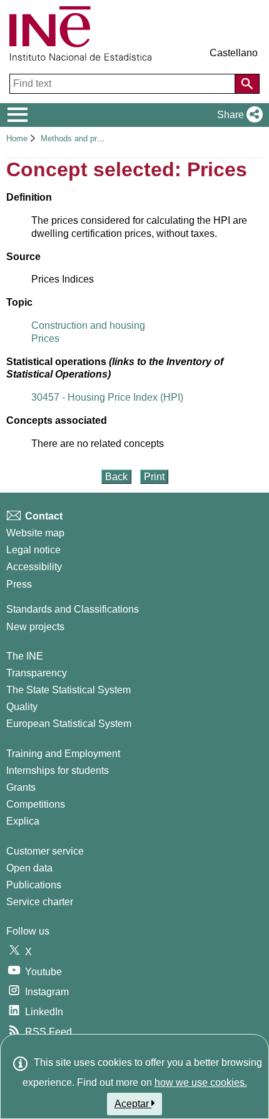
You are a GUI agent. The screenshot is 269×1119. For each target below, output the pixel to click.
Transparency (36, 673)
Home (17, 138)
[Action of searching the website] (247, 84)
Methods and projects (81, 138)
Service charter (39, 901)
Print (154, 476)
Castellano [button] (234, 53)
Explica (22, 821)
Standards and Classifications (72, 609)
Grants (21, 787)
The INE (24, 656)
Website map (35, 533)
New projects (35, 626)
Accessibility (34, 566)
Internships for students (57, 770)
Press (19, 584)
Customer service (45, 851)
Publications (33, 885)
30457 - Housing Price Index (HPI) (107, 397)
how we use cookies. (201, 1082)
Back (116, 476)
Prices (45, 338)
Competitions (35, 804)
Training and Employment (63, 753)
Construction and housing (88, 325)
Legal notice (33, 549)
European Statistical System (68, 723)
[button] (237, 115)
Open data (29, 868)
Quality (22, 706)
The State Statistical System (68, 690)
